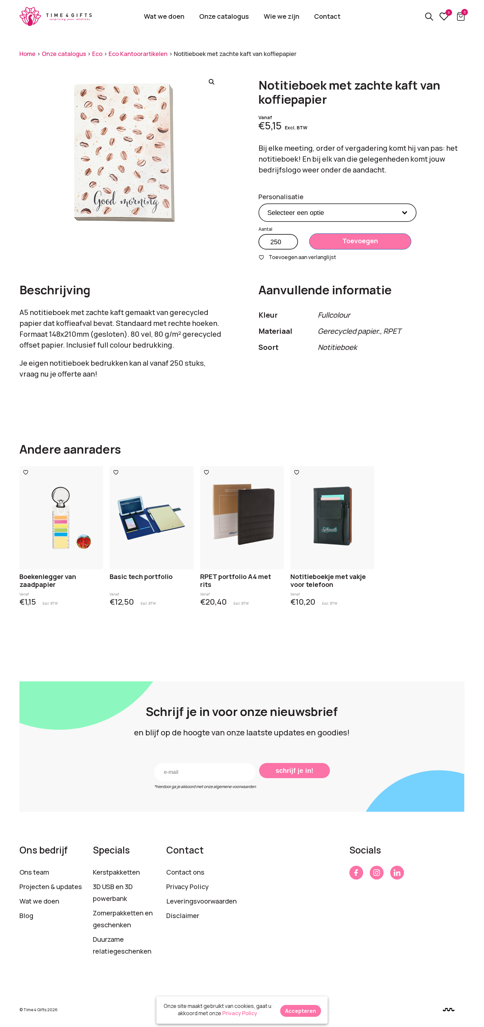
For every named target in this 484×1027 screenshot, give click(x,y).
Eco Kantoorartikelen (138, 54)
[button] (212, 82)
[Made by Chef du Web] (449, 1009)
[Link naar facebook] (356, 873)
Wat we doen (164, 16)
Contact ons (185, 872)
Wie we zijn (281, 16)
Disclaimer (182, 915)
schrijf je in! (294, 770)
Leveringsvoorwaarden (201, 901)
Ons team (34, 872)
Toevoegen (360, 240)
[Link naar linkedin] (397, 873)
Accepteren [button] (300, 1010)
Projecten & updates (50, 886)
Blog (26, 915)
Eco (97, 54)
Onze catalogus (224, 16)
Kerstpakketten (116, 872)
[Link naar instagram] (377, 873)
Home (27, 54)
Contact (327, 16)
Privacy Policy (187, 886)
